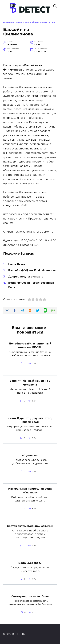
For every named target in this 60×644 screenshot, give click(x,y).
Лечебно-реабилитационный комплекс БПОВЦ (30, 345)
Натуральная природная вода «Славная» (30, 490)
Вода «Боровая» (30, 562)
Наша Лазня (16, 264)
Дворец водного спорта (25, 276)
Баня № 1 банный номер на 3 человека (30, 382)
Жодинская (30, 455)
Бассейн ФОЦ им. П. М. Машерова (32, 270)
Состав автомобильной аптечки (30, 525)
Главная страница (13, 22)
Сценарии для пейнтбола (30, 596)
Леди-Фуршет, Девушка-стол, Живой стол (30, 419)
